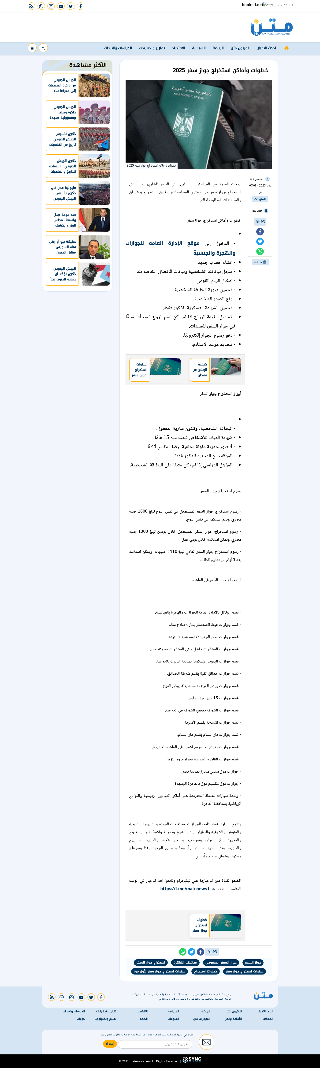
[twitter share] (260, 241)
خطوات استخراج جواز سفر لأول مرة (160, 971)
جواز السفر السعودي (221, 962)
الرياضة (218, 48)
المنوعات (260, 199)
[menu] (32, 47)
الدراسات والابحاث (118, 48)
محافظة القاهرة (185, 962)
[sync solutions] (191, 1061)
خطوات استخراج (205, 971)
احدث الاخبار (266, 48)
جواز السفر (253, 962)
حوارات (81, 1019)
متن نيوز (257, 210)
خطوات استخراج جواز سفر (245, 971)
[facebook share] (260, 231)
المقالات (268, 1019)
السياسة (199, 48)
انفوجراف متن (201, 1019)
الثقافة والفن (233, 1019)
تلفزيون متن (240, 48)
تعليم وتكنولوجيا (105, 1019)
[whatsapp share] (260, 251)
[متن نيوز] (272, 26)
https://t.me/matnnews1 (184, 889)
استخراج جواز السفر (150, 962)
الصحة (144, 1019)
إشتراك (110, 1044)
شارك (258, 221)
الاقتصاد (178, 48)
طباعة (258, 262)
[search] (43, 47)
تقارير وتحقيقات (152, 48)
